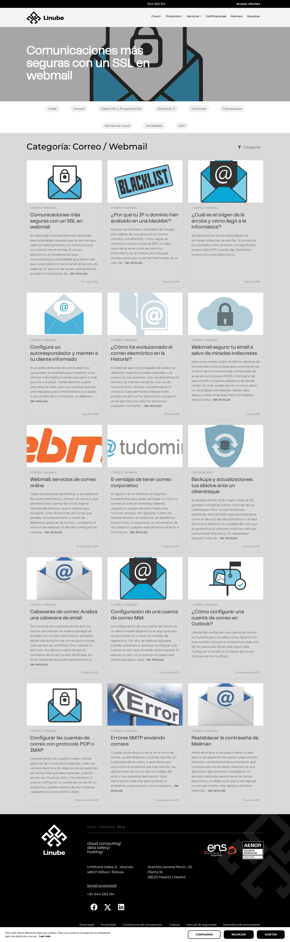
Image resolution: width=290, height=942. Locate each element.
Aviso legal (86, 924)
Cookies (174, 924)
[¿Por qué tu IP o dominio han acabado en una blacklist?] (145, 181)
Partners (237, 16)
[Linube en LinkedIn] (121, 907)
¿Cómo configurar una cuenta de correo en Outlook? (217, 618)
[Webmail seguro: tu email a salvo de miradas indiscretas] (225, 314)
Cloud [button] (155, 16)
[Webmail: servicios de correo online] (64, 446)
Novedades (154, 126)
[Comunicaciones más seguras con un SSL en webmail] (64, 181)
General (78, 109)
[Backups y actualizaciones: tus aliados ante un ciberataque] (225, 446)
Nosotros (253, 16)
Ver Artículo (78, 273)
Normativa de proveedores (241, 924)
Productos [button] (173, 16)
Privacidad (108, 924)
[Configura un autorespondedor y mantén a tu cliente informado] (64, 314)
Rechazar (239, 934)
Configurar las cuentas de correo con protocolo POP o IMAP (62, 744)
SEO (182, 126)
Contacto (106, 827)
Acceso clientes (248, 4)
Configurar (204, 934)
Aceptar (271, 934)
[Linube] (45, 17)
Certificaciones (216, 16)
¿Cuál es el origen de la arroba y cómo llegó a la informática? (218, 221)
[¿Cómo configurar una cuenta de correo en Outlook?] (225, 578)
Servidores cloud (117, 126)
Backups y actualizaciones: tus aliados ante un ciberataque (222, 486)
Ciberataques (232, 109)
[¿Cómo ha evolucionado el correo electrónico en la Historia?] (145, 314)
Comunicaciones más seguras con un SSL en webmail (56, 221)
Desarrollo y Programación (121, 109)
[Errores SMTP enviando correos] (145, 704)
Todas (52, 109)
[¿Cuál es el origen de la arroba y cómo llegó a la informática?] (225, 181)
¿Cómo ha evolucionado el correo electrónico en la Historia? (141, 353)
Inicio (91, 827)
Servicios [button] (193, 16)
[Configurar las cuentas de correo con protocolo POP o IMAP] (64, 704)
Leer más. (45, 936)
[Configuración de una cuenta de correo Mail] (145, 578)
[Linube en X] (108, 907)
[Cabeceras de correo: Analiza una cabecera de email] (64, 578)
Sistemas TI (166, 109)
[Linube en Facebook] (94, 907)
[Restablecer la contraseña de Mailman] (225, 704)
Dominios (198, 109)
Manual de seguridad (201, 924)
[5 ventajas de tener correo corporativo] (145, 446)
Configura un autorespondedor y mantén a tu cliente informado (64, 353)
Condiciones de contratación (142, 924)
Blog (121, 827)
